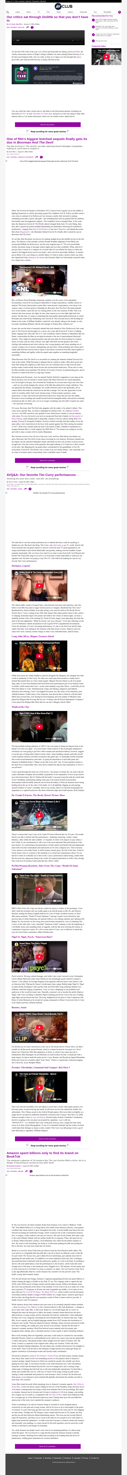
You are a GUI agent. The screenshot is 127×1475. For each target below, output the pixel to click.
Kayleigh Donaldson (15, 1166)
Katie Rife (19, 24)
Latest (17, 12)
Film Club (21, 27)
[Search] (7, 12)
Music (59, 12)
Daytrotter (35, 1)
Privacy (85, 1458)
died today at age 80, (61, 545)
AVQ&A (20, 489)
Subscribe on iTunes (40, 114)
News (29, 12)
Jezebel (22, 1)
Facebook (67, 1458)
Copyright (77, 1458)
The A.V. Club (13, 482)
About (30, 1458)
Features (14, 27)
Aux (95, 12)
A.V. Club (14, 1)
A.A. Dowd (12, 24)
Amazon (20, 1171)
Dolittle (77, 52)
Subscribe (83, 12)
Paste (8, 1)
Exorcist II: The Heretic (26, 157)
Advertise (48, 1458)
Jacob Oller (12, 152)
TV (39, 12)
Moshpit (43, 1)
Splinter (28, 1)
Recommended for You (102, 16)
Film (48, 12)
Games (70, 12)
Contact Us (95, 1458)
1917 (24, 114)
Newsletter (107, 12)
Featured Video (99, 46)
